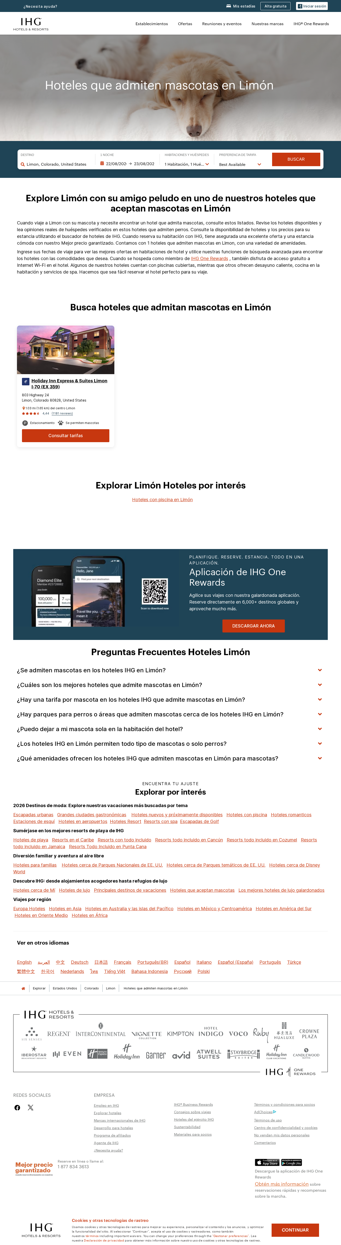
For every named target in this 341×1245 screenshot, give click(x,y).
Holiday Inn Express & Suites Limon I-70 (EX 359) (69, 384)
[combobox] (58, 164)
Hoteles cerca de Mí (34, 890)
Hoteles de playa (30, 839)
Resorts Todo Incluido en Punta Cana (108, 846)
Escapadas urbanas (33, 814)
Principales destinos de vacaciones (130, 890)
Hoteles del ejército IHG (194, 1119)
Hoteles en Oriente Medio (41, 915)
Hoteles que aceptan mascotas (202, 890)
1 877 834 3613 (73, 1166)
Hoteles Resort (125, 821)
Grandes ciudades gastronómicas (91, 814)
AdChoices (263, 1111)
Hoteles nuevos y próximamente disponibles (177, 814)
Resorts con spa (160, 821)
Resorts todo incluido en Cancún (189, 839)
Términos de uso (268, 1119)
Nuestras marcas (268, 23)
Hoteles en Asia (65, 908)
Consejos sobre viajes (192, 1111)
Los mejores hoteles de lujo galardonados (281, 890)
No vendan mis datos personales (282, 1134)
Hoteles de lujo (74, 890)
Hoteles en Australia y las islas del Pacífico (129, 908)
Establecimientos (152, 23)
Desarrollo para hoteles (113, 1127)
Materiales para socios (193, 1134)
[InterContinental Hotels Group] (30, 23)
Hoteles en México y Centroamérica (214, 908)
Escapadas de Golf (199, 821)
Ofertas (185, 23)
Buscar (296, 159)
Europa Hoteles (29, 908)
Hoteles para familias (35, 865)
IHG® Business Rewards (193, 1104)
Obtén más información (282, 1183)
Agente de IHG (106, 1142)
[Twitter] (30, 1107)
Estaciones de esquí (34, 821)
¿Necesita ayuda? (40, 6)
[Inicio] (23, 988)
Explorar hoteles (107, 1112)
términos (92, 1235)
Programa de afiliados (112, 1135)
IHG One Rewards (209, 258)
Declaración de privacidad (104, 1240)
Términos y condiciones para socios (284, 1104)
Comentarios (265, 1142)
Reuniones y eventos (222, 23)
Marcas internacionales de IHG (120, 1120)
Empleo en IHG (106, 1105)
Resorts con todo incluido (124, 839)
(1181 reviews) (62, 413)
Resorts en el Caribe (73, 839)
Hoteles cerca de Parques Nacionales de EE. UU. (112, 865)
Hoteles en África (90, 915)
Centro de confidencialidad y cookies (286, 1127)
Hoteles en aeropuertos (82, 821)
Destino (27, 155)
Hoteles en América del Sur (284, 908)
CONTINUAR (295, 1230)
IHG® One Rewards (311, 23)
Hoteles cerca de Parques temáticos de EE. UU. (216, 865)
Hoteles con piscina (246, 814)
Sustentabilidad (187, 1126)
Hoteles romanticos (291, 814)
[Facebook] (18, 1107)
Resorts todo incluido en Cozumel (262, 839)
